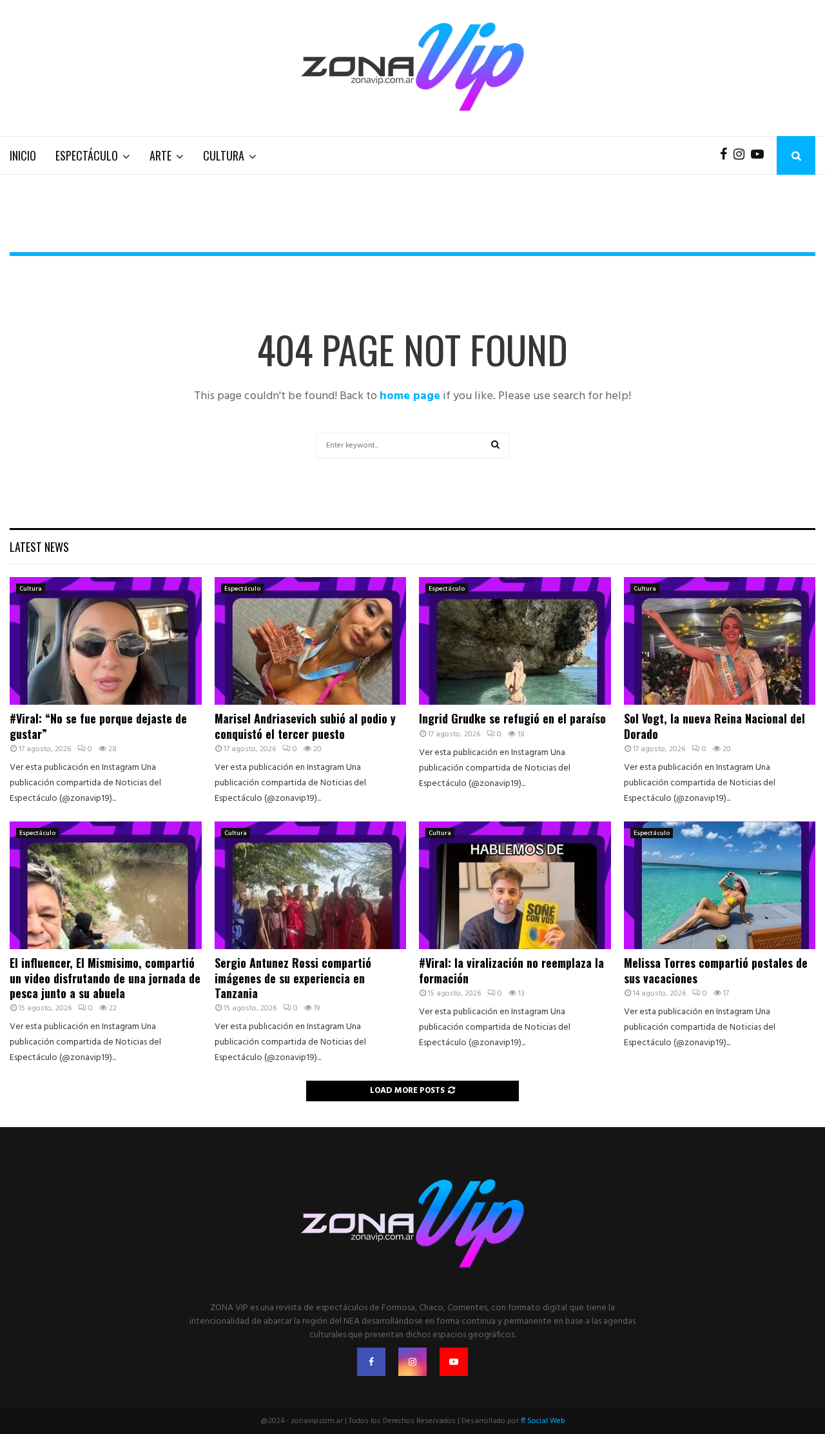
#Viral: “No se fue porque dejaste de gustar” (98, 726)
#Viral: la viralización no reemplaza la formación (511, 970)
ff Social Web (543, 1421)
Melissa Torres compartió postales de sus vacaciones (716, 970)
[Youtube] (760, 155)
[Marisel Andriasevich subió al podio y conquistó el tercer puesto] (311, 641)
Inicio (23, 155)
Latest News (39, 546)
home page (410, 396)
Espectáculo (86, 155)
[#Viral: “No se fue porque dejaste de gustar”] (106, 641)
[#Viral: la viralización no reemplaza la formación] (515, 885)
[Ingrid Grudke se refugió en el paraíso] (515, 641)
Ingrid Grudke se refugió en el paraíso (512, 718)
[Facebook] (726, 155)
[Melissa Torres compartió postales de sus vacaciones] (720, 885)
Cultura (223, 155)
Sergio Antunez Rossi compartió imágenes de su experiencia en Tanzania (293, 977)
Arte (160, 155)
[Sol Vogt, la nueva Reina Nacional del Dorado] (720, 641)
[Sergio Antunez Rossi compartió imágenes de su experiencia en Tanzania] (311, 885)
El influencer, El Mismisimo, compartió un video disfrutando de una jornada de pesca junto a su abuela (105, 977)
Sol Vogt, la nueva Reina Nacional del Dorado (714, 726)
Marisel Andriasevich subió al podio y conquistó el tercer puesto (305, 726)
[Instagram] (742, 155)
